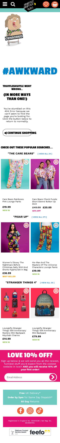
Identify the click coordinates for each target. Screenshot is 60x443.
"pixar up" (30, 216)
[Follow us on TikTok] (39, 410)
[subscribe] (52, 377)
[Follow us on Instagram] (30, 410)
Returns (30, 401)
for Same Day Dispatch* (30, 397)
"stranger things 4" (30, 282)
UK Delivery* (30, 393)
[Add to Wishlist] (26, 162)
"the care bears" (30, 153)
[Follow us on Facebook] (20, 410)
